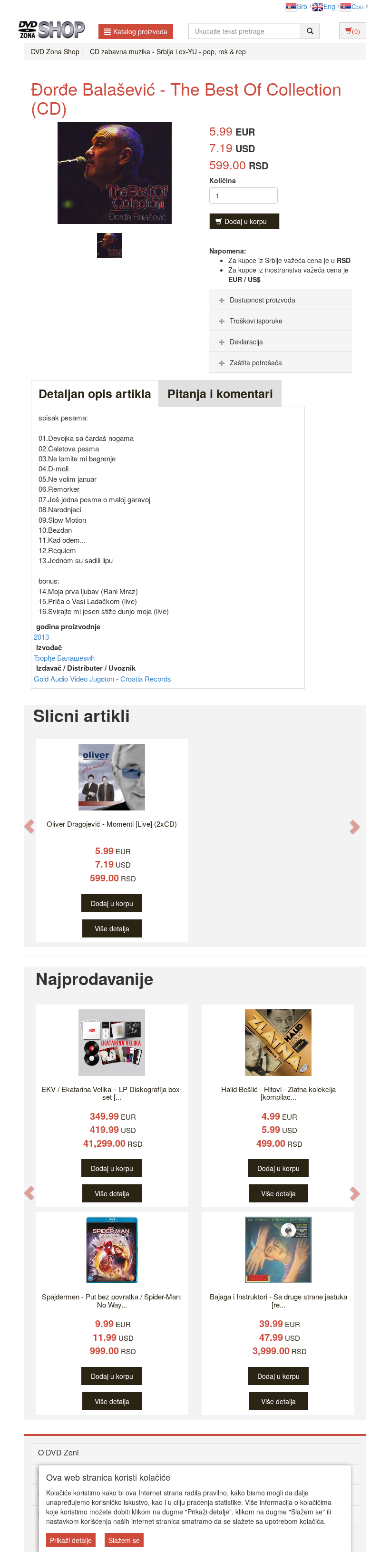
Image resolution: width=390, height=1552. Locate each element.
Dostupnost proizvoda (262, 299)
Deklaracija (246, 341)
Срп (357, 6)
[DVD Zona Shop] (49, 31)
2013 (41, 637)
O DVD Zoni (58, 1452)
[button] (29, 826)
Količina (222, 180)
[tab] (280, 299)
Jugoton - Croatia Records (130, 678)
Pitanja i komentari (220, 393)
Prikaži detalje (71, 1540)
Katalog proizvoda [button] (140, 31)
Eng (329, 6)
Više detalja (112, 928)
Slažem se (124, 1540)
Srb (302, 6)
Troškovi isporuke (256, 320)
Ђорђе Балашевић (64, 658)
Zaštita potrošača (256, 362)
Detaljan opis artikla (95, 393)
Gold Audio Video (61, 678)
